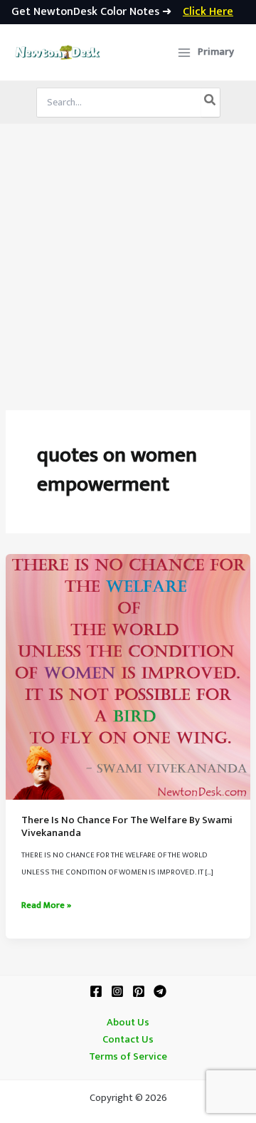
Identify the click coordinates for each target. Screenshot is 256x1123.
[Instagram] (117, 991)
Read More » (46, 905)
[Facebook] (96, 991)
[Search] (210, 102)
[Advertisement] (128, 259)
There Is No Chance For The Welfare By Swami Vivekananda (127, 827)
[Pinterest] (138, 991)
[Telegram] (160, 991)
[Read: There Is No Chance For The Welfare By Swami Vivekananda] (128, 676)
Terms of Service (128, 1056)
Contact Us (128, 1039)
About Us (128, 1022)
